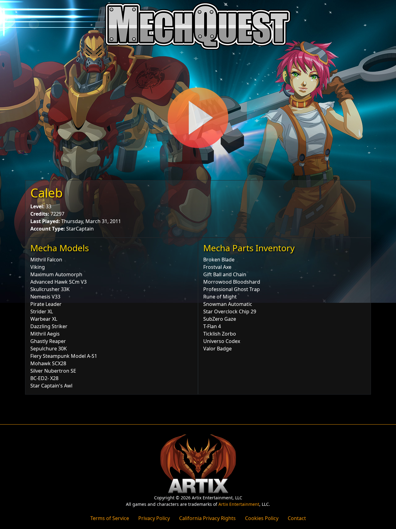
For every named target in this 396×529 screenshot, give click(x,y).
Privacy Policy (154, 518)
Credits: (39, 213)
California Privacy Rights (207, 518)
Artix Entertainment (238, 504)
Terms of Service (109, 518)
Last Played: (45, 221)
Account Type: (47, 228)
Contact (297, 518)
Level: (37, 206)
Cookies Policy (261, 518)
